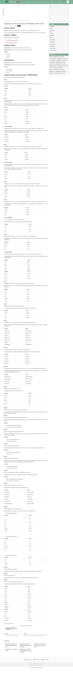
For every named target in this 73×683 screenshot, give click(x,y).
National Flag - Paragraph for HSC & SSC (57, 62)
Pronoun (52, 33)
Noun (51, 31)
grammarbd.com (34, 665)
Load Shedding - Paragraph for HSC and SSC (58, 60)
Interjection (52, 42)
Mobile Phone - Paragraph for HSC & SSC (57, 64)
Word (51, 28)
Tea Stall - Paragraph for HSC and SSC (56, 56)
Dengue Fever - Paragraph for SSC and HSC (57, 71)
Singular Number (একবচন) (13, 40)
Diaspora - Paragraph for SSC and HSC (56, 69)
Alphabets (52, 26)
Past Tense (52, 46)
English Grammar (8, 20)
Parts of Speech (53, 50)
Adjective (52, 35)
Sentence (52, 30)
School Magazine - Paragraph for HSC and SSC (58, 58)
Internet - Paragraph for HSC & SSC (56, 67)
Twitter (37, 659)
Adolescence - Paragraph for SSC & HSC (57, 73)
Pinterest (46, 659)
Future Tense (52, 48)
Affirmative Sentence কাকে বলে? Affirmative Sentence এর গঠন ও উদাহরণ (26, 651)
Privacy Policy (35, 663)
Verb (51, 37)
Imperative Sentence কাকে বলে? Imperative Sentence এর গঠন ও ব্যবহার (26, 645)
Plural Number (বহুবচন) (12, 42)
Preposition (52, 39)
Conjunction (52, 41)
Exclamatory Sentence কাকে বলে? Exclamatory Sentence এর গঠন (11, 645)
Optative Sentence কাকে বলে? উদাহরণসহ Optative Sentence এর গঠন (40, 645)
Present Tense (53, 44)
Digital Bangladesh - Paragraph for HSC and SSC (58, 65)
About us (30, 663)
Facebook (28, 659)
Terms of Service (41, 663)
